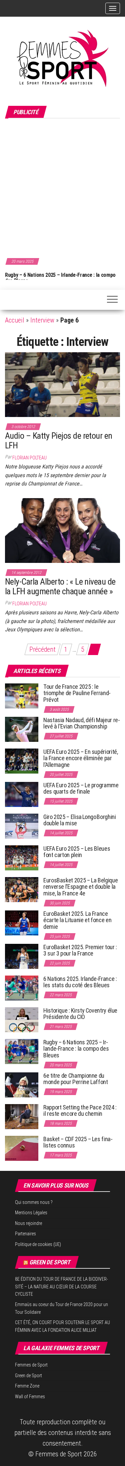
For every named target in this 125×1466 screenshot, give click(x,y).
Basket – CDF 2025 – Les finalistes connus (78, 1142)
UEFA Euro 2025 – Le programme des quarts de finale (81, 788)
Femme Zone (27, 1386)
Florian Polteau (29, 457)
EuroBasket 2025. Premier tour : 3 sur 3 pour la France (80, 950)
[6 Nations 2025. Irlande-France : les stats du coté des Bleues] (21, 987)
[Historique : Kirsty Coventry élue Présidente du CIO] (21, 1019)
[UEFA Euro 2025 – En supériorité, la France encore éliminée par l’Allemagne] (21, 760)
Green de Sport (49, 1262)
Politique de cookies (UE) (38, 1244)
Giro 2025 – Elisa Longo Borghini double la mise (79, 820)
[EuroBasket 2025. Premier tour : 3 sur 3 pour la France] (21, 956)
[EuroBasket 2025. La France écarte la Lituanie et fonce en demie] (21, 922)
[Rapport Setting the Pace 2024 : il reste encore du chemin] (21, 1116)
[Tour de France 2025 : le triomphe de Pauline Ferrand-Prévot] (21, 695)
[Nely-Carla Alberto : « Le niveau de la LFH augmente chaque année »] (62, 530)
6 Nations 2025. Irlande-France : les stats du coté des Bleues (80, 982)
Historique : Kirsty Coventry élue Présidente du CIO (80, 1014)
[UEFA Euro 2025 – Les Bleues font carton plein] (21, 857)
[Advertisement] (62, 187)
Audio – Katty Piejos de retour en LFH (58, 440)
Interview (42, 320)
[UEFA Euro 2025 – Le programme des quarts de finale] (21, 794)
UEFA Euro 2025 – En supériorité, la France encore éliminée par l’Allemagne (80, 758)
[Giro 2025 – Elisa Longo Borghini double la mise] (21, 825)
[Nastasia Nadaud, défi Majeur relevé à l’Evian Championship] (21, 728)
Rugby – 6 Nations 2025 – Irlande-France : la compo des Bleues (76, 1049)
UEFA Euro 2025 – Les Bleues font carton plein (76, 852)
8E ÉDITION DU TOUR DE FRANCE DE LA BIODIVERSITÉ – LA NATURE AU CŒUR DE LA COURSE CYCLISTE (61, 1286)
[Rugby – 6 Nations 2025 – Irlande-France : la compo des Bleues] (21, 1051)
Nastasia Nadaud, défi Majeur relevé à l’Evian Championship (81, 723)
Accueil (14, 320)
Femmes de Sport (31, 1365)
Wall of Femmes (30, 1396)
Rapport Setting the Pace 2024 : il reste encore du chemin (80, 1110)
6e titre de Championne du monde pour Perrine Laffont (76, 1079)
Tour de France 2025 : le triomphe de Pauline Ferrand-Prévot (77, 693)
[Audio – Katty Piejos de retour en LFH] (62, 384)
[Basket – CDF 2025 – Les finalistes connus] (21, 1147)
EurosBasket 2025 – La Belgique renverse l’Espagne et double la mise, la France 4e (80, 887)
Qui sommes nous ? (34, 1202)
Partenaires (25, 1233)
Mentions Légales (31, 1212)
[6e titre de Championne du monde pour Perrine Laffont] (21, 1084)
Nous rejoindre (28, 1223)
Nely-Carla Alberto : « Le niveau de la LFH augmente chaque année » (60, 586)
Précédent (42, 649)
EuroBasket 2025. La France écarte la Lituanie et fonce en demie (77, 920)
